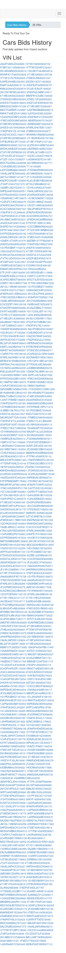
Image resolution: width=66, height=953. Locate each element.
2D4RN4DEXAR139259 (40, 194)
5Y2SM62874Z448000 (38, 735)
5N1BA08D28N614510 (12, 753)
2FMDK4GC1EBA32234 (13, 293)
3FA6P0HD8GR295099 (39, 212)
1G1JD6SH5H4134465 (13, 711)
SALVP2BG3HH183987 (41, 329)
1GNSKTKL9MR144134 (39, 371)
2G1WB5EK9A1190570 (40, 636)
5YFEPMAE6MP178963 (13, 481)
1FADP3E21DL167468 (12, 131)
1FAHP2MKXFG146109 (40, 460)
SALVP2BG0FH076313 (40, 209)
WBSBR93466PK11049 (13, 902)
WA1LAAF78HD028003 (39, 937)
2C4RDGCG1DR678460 (40, 353)
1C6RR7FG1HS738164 (13, 353)
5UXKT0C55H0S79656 (13, 803)
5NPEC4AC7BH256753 (13, 817)
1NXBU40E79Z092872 (39, 304)
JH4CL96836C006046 (12, 672)
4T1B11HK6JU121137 (12, 597)
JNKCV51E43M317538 (38, 587)
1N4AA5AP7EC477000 (13, 870)
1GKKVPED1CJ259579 (13, 498)
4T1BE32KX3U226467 (12, 95)
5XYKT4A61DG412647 (13, 230)
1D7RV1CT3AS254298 (13, 315)
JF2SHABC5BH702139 (40, 909)
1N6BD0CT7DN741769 (13, 661)
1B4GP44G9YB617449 (41, 647)
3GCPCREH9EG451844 (13, 757)
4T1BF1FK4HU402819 (13, 884)
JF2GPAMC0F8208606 (40, 714)
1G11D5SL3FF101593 (12, 806)
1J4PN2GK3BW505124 (39, 810)
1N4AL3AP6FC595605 (12, 735)
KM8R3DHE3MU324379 (40, 760)
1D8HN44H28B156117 (39, 689)
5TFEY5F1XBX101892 (38, 223)
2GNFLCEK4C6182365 (41, 905)
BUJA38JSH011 (36, 838)
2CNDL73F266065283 (39, 99)
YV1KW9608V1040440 (40, 590)
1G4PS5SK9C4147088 (13, 216)
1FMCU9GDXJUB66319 (13, 297)
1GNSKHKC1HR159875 (13, 198)
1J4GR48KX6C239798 (38, 834)
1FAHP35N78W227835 (40, 244)
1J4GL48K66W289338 (39, 315)
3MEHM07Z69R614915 (13, 873)
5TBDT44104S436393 (39, 912)
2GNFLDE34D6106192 (39, 445)
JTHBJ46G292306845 (12, 629)
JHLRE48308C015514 (12, 456)
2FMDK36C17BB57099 (13, 520)
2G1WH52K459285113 (39, 424)
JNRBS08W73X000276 (40, 124)
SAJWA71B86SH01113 (40, 848)
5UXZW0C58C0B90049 (13, 590)
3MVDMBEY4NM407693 (13, 389)
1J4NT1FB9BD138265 (12, 399)
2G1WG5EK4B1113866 (39, 272)
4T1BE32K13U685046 (12, 318)
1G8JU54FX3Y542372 (12, 251)
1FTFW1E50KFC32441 (39, 67)
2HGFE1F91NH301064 (39, 534)
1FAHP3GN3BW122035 (39, 753)
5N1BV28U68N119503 (39, 435)
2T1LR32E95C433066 (39, 177)
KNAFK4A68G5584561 (40, 633)
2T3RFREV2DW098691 (13, 138)
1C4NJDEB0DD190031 (39, 498)
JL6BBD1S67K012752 (12, 410)
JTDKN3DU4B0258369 (13, 99)
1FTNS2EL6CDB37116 (13, 891)
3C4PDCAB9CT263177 (13, 619)
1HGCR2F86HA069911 (13, 771)
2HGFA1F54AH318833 (13, 102)
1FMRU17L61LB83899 (39, 421)
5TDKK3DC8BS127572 (40, 463)
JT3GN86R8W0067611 (39, 438)
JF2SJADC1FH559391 (39, 562)
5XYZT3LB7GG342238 (39, 279)
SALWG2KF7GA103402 (13, 417)
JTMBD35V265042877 (38, 131)
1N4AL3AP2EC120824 (12, 640)
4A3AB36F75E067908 (12, 322)
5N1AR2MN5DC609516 (13, 71)
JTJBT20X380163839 (12, 933)
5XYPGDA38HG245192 (13, 233)
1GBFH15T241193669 (12, 442)
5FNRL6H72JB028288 (12, 583)
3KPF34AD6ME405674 (40, 813)
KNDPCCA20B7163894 (13, 180)
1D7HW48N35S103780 (13, 431)
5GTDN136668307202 (38, 682)
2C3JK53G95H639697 (12, 513)
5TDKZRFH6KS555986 (13, 308)
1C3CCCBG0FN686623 (39, 686)
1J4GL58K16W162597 (12, 845)
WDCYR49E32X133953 (13, 841)
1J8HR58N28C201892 (12, 721)
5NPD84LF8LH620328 (12, 364)
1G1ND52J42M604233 (13, 368)
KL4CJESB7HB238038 (39, 180)
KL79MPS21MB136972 (13, 382)
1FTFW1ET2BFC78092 (13, 930)
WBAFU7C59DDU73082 (13, 647)
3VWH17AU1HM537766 (13, 283)
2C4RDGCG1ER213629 (40, 841)
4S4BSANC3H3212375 (13, 916)
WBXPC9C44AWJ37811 (39, 693)
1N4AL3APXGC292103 (39, 191)
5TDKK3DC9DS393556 (13, 555)
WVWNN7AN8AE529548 (40, 134)
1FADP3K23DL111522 (12, 725)
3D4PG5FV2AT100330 (13, 424)
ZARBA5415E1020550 (39, 859)
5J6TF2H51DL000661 (40, 488)
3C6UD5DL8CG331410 (13, 566)
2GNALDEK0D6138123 (13, 237)
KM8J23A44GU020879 (13, 88)
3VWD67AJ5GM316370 (13, 633)
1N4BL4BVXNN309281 (13, 300)
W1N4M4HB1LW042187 (13, 392)
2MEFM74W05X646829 (13, 622)
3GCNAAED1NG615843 (39, 357)
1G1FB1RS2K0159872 (40, 576)
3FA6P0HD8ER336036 (39, 728)
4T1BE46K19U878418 (40, 757)
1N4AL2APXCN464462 (13, 173)
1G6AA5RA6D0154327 (13, 650)
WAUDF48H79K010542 (40, 923)
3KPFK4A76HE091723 (12, 551)
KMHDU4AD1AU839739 (40, 605)
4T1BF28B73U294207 (39, 106)
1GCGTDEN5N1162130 (13, 594)
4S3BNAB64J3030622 (12, 767)
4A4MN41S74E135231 (13, 686)
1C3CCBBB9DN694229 (39, 226)
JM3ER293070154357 (40, 120)
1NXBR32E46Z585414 (12, 438)
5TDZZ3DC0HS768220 (13, 675)
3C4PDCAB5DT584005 (13, 279)
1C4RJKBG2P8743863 (13, 534)
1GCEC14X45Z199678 (39, 156)
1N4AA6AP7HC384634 (39, 428)
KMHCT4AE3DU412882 (13, 113)
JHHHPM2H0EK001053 (13, 636)
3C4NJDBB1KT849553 (41, 612)
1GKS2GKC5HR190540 (39, 290)
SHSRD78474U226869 (13, 226)
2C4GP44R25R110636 (13, 668)
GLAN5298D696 (9, 887)
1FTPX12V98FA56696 (39, 781)
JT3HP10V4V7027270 (12, 184)
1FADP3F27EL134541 (37, 325)
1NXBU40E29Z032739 (12, 658)
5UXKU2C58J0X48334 (12, 255)
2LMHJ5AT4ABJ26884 (12, 608)
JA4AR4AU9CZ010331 (39, 580)
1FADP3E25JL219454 (38, 339)
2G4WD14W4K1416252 (40, 891)
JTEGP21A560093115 (38, 665)
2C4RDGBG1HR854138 (13, 838)
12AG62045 (6, 778)
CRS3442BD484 (37, 269)
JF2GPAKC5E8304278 (12, 587)
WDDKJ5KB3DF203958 (13, 148)
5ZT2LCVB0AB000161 (38, 184)
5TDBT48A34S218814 (39, 827)
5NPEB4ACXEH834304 (13, 689)
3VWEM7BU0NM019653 (40, 852)
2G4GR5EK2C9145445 (39, 399)
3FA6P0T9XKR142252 (39, 484)
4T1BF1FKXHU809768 (39, 251)
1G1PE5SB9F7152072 (12, 247)
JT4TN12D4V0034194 (12, 258)
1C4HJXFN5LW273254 (13, 679)
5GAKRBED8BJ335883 (40, 622)
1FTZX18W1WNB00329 (39, 230)
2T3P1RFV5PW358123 (13, 152)
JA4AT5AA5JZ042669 (12, 64)
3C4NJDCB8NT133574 (13, 435)
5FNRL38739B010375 (39, 152)
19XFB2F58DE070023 (39, 675)
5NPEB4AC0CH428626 (40, 343)
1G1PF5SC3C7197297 (39, 795)
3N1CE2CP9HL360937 (40, 293)
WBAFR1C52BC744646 (39, 95)
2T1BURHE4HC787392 (40, 138)
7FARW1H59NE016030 (40, 382)
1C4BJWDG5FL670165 (39, 332)
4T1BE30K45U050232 (37, 863)
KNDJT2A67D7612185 (38, 414)
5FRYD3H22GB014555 (13, 378)
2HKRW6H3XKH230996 (39, 569)
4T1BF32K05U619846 (38, 640)
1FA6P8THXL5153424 (12, 919)
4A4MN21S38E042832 (13, 746)
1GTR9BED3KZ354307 (13, 407)
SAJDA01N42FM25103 (13, 820)
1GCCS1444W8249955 (40, 930)
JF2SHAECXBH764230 (39, 449)
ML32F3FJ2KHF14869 (12, 643)
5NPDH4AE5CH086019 (39, 866)
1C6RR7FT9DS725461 (39, 919)
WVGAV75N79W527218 (13, 880)
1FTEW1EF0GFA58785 (39, 629)
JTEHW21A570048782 (40, 481)
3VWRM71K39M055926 (13, 856)
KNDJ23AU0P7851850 (12, 371)
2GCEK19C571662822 (38, 81)
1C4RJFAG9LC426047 (12, 452)
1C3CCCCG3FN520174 (39, 527)
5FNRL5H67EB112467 (39, 127)
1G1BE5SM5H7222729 (39, 870)
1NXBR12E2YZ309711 (13, 187)
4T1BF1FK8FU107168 (39, 141)
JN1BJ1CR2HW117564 (39, 318)
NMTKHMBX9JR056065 (13, 894)
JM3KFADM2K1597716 (13, 562)
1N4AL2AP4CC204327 (13, 866)
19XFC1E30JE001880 (39, 679)
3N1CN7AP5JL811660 (12, 788)
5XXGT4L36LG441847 (12, 414)
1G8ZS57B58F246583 (38, 336)
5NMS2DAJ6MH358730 (40, 774)
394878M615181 (9, 940)
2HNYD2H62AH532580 (13, 244)
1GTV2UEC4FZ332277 (13, 156)
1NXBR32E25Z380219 (12, 265)
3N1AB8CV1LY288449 (12, 937)
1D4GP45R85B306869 (38, 502)
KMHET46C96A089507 (13, 350)
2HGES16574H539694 (13, 127)
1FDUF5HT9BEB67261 (39, 322)
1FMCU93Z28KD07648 (13, 580)
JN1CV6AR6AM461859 (39, 300)
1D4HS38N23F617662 (12, 732)
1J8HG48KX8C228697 (12, 516)
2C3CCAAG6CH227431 (13, 209)
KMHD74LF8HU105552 (39, 820)
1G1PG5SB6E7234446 (38, 410)
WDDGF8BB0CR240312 (13, 831)
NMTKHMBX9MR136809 (14, 541)
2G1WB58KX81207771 (40, 163)
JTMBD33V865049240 (40, 417)
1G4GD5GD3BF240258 (13, 117)
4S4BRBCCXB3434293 (27, 778)
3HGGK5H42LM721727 (13, 509)
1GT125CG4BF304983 (13, 491)
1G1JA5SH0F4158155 (39, 696)
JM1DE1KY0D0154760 (41, 541)
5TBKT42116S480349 (12, 67)
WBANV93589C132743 (13, 145)
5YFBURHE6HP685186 (39, 884)
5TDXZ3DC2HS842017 (40, 350)
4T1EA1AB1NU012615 (13, 495)
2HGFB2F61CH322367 (40, 117)
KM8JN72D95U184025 (39, 788)
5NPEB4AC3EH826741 (39, 477)
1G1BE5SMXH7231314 (40, 880)
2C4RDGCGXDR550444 (13, 474)
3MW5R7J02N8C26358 (39, 513)
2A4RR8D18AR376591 (40, 148)
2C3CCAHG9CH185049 (39, 672)
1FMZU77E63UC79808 (33, 940)
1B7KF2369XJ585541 (12, 467)
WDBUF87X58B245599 (13, 361)
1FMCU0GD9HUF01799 (13, 488)
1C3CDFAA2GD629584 (40, 559)
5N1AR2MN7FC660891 (41, 392)
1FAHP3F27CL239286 (12, 421)
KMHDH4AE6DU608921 (13, 470)
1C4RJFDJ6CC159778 (13, 739)
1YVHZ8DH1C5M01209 (41, 389)
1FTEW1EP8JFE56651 (13, 795)
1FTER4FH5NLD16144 (13, 463)
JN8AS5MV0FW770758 (13, 576)
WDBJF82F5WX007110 (39, 944)
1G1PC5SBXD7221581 (39, 551)
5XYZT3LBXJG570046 (39, 619)
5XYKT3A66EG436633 (13, 742)
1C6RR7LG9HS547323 (41, 856)
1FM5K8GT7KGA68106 (13, 728)
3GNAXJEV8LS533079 (39, 739)
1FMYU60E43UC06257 (39, 573)
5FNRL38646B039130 (39, 594)
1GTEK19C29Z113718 (12, 877)
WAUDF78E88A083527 (40, 654)
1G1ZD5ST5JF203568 (37, 933)
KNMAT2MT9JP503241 (13, 506)
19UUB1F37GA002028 (39, 537)
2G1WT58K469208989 (39, 785)
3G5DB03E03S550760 (12, 718)
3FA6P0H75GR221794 (40, 297)
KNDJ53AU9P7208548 (12, 785)
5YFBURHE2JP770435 (13, 141)
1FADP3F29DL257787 (31, 887)
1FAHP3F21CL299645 (12, 212)
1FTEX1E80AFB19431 (12, 336)
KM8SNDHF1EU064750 (13, 912)
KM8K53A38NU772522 (39, 615)
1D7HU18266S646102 (37, 64)
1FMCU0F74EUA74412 (13, 749)
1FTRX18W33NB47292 (41, 283)
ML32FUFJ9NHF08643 (13, 343)
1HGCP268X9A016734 (40, 233)
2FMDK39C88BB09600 (40, 219)
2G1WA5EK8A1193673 (39, 173)
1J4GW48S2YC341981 (39, 159)
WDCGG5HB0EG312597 (40, 544)
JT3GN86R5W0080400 (40, 170)
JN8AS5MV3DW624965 (39, 403)
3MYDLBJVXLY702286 (12, 339)
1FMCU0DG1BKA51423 (39, 608)
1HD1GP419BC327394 (40, 361)
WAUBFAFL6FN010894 (13, 484)
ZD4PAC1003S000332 (37, 467)
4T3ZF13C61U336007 (12, 159)
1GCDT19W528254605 (40, 205)
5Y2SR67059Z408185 (38, 265)
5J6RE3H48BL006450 (12, 81)
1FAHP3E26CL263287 (12, 707)
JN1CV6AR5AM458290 (40, 506)
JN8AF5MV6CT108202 (13, 774)
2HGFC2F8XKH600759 (39, 102)
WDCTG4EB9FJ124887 (13, 110)
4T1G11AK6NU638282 (39, 845)
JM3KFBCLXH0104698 (13, 781)
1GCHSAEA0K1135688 (13, 714)
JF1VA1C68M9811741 (12, 569)
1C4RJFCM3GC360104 (13, 385)
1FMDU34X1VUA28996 (40, 237)
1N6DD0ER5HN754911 (40, 566)
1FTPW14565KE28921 (41, 831)
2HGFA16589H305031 (38, 247)
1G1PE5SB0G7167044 (13, 696)
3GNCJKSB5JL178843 (38, 721)
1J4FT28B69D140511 (12, 325)
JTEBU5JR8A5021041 (38, 78)
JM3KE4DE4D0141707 (39, 898)
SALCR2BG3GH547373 (13, 926)
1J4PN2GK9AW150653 (13, 704)
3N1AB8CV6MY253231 (13, 219)
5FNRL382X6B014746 (12, 357)
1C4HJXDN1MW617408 (13, 375)
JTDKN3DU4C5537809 (41, 470)
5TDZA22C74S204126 (40, 509)
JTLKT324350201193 (12, 863)
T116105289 (34, 166)
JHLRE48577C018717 (12, 601)
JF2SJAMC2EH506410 (13, 693)
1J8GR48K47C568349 (12, 445)
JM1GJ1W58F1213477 (13, 177)
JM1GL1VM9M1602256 (13, 824)
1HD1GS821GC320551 (39, 548)
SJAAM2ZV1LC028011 (40, 894)
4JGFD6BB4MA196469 (13, 170)
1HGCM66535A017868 (39, 767)
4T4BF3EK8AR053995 (39, 396)
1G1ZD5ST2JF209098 (12, 665)
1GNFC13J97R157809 (39, 276)
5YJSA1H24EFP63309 (39, 262)
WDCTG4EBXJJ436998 (13, 163)
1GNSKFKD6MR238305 (13, 329)
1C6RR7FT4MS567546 (39, 491)
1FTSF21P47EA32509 (12, 78)
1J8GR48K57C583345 (12, 944)
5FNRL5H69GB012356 (39, 530)
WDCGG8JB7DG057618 (13, 905)
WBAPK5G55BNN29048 (39, 452)
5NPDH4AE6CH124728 (13, 827)
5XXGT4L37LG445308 (38, 255)
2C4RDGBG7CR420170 (13, 909)
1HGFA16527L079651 (12, 290)
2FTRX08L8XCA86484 (38, 364)
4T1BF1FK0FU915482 (39, 902)
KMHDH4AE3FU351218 (13, 700)
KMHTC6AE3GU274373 (39, 916)
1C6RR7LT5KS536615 (12, 834)
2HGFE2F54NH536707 (39, 85)
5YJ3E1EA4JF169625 (38, 88)
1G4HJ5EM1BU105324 (39, 495)
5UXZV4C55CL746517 (13, 134)
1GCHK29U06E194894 (13, 523)
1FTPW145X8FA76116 (38, 456)
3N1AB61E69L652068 (39, 792)
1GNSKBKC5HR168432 (39, 583)
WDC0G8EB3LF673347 (13, 923)
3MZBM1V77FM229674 (39, 240)
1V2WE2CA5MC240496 (13, 848)
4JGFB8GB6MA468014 (40, 110)
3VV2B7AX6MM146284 (40, 749)
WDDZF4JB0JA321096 (13, 615)
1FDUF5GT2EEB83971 (39, 442)
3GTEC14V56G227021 (39, 650)
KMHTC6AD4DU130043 (40, 700)
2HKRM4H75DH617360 (40, 824)
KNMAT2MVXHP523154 (13, 269)
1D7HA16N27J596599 (38, 725)
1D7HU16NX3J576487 (39, 187)
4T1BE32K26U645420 (38, 643)
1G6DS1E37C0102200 (13, 548)
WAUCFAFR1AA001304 (13, 460)
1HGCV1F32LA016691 (13, 760)
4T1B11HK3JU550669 (38, 597)
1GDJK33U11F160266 (12, 332)
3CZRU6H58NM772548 (41, 474)
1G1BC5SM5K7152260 (40, 198)
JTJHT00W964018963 (12, 799)
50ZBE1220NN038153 (39, 555)
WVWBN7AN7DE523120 (13, 612)
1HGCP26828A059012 (13, 810)
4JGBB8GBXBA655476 (39, 368)
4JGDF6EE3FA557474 (38, 258)
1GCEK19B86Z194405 (39, 201)
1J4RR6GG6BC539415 (40, 817)
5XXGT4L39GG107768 (13, 559)
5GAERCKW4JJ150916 (13, 276)
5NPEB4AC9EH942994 (39, 704)
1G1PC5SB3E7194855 (40, 286)
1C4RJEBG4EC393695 (13, 166)
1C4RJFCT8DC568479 (13, 201)
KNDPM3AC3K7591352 (40, 520)
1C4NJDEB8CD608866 (13, 898)
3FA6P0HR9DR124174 (39, 806)
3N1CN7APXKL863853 (13, 92)
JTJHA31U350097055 (38, 764)
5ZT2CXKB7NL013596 (39, 516)
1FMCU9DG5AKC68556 (13, 120)
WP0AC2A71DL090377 (39, 742)
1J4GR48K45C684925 (39, 803)
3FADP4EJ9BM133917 (39, 92)
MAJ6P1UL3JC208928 (39, 431)
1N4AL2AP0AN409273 (39, 926)
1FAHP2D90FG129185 (13, 403)
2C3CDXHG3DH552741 (39, 216)
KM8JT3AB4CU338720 (13, 396)
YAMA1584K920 (36, 385)
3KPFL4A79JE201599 (40, 375)
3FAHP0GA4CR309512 (13, 205)
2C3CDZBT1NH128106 (13, 304)
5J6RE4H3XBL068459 (38, 601)
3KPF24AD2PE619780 (38, 707)
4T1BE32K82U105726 (39, 74)
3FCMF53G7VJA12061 (13, 262)
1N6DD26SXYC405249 (13, 477)
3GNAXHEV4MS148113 (13, 654)
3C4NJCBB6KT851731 (39, 658)
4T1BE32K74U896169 (12, 502)
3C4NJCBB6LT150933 (39, 308)
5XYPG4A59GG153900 (13, 194)
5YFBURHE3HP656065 (39, 346)
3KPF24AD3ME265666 (13, 792)
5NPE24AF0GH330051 (13, 191)
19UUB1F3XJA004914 (39, 71)
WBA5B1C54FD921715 (40, 661)
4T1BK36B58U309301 (39, 626)
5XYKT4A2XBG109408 (13, 311)
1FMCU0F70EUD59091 (40, 771)
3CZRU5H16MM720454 (40, 145)
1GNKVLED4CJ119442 (39, 718)
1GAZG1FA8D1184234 (39, 746)
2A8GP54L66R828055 (12, 764)
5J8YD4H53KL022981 (39, 113)
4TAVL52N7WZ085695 (13, 530)
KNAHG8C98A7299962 (40, 523)
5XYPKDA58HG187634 (13, 537)
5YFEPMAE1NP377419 (40, 407)
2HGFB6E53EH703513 (39, 877)
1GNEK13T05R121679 (13, 240)
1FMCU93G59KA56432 (40, 378)
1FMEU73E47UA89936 (13, 428)
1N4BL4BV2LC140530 (12, 527)
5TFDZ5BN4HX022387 (13, 605)
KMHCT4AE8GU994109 (39, 668)
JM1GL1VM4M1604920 (13, 286)
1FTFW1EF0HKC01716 (39, 732)
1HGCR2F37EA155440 (13, 626)
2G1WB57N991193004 (13, 449)
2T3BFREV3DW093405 (13, 124)
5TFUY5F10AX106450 (12, 272)
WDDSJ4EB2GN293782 (39, 711)
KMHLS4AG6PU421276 (40, 873)
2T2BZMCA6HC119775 (13, 813)
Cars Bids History (16, 25)
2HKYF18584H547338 (38, 799)
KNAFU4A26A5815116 (13, 85)
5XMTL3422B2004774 (12, 346)
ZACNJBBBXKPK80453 (13, 852)
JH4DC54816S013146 (12, 223)
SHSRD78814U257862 (13, 544)
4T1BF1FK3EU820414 (12, 573)
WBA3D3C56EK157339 (13, 106)
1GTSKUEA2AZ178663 (13, 859)
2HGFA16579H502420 (12, 682)
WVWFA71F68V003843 (13, 74)
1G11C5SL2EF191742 (39, 311)
